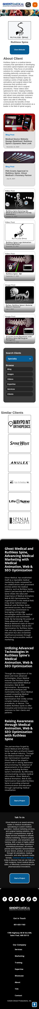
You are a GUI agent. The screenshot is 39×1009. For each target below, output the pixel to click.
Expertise (19, 969)
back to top (35, 1005)
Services (18, 949)
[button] (35, 4)
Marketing (19, 956)
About (17, 982)
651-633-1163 (19, 924)
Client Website (19, 50)
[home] (12, 4)
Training (18, 962)
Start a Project (19, 801)
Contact (18, 995)
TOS (16, 989)
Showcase (19, 976)
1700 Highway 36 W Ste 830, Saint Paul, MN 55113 (19, 934)
